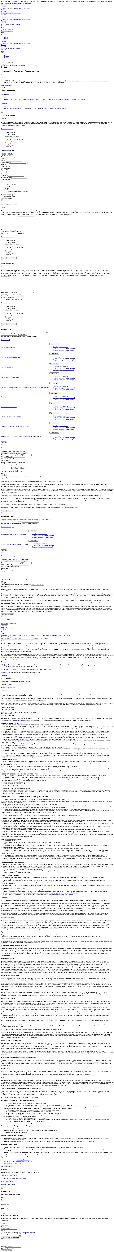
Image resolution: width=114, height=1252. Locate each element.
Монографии (11, 8)
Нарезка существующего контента (11, 336)
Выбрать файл (22, 334)
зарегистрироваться (72, 507)
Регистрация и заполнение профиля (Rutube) (14, 1178)
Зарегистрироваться (13, 1237)
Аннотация (4, 175)
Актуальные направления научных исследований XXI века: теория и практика (25, 387)
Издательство (5, 164)
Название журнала (6, 177)
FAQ (2, 630)
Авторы (3, 158)
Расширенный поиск (7, 150)
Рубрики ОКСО (6, 179)
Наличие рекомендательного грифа (17, 191)
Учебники (18, 8)
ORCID (3, 160)
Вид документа (5, 168)
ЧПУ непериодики (6, 566)
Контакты (4, 632)
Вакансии (4, 627)
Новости (3, 9)
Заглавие (3, 172)
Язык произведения (7, 157)
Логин (3, 1246)
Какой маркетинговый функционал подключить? (16, 477)
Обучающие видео (6, 13)
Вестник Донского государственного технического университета (21, 436)
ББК (7, 190)
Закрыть (3, 198)
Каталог (3, 6)
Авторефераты (10, 134)
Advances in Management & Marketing (12, 357)
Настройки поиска (7, 129)
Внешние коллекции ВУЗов (14, 139)
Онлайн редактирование (60, 347)
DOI (2, 173)
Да (6, 475)
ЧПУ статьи (4, 458)
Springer (8, 146)
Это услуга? (4, 473)
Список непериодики (7, 527)
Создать (10, 637)
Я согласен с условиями (9, 1232)
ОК (19, 1235)
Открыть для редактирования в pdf (63, 350)
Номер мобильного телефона (9, 1215)
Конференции (26, 8)
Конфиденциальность (7, 629)
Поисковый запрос (6, 194)
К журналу (25, 453)
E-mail (2, 1225)
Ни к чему (4, 453)
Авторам (3, 11)
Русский (6, 37)
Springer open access (12, 145)
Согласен (4, 5)
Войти (36, 638)
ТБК (7, 188)
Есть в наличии (11, 184)
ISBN (2, 181)
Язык (2, 456)
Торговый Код (5, 170)
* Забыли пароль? (44, 638)
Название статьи (6, 462)
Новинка (9, 186)
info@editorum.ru (10, 687)
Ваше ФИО (4, 1208)
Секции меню (5, 460)
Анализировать (12, 258)
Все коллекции (10, 132)
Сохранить (10, 510)
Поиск (3, 27)
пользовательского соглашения (26, 1232)
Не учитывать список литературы (12, 299)
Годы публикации (6, 153)
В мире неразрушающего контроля (11, 416)
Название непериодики (8, 570)
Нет (2, 475)
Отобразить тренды (8, 196)
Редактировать (54, 343)
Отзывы (3, 14)
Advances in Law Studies (8, 347)
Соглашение (4, 635)
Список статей (5, 340)
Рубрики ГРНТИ (6, 166)
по (7, 155)
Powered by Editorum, (55, 635)
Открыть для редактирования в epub (64, 348)
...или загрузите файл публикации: (11, 231)
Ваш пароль (4, 1227)
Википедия (9, 138)
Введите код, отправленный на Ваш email (13, 1234)
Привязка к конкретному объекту (11, 455)
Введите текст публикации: (9, 230)
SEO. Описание (5, 471)
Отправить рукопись (7, 31)
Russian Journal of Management (10, 377)
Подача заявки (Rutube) (8, 1181)
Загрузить (21, 233)
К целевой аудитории (14, 453)
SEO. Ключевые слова (7, 464)
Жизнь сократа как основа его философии (14, 534)
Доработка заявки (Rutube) (9, 1184)
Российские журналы (12, 136)
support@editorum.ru (23, 1160)
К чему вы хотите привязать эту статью (13, 451)
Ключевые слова (6, 162)
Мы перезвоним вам (6, 1166)
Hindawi (8, 143)
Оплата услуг (16, 13)
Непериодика (5, 586)
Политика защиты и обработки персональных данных (25, 635)
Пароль (3, 1248)
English (6, 38)
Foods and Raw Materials (8, 367)
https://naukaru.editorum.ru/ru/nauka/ (15, 720)
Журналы (4, 8)
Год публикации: (6, 297)
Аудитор (3, 397)
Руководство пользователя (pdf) (10, 1175)
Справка (3, 118)
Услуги (63, 507)
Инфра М (9, 141)
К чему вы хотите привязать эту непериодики (15, 559)
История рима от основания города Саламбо (14, 544)
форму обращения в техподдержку (21, 1161)
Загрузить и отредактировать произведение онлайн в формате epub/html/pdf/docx (25, 333)
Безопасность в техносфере (9, 407)
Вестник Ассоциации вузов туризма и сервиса (15, 426)
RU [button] (2, 34)
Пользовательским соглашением (21, 3)
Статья (3, 478)
